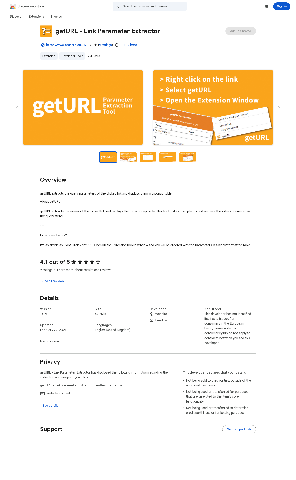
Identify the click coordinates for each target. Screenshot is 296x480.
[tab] (16, 16)
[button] (266, 7)
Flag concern (49, 341)
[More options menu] (258, 6)
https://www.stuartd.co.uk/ (66, 45)
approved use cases (200, 385)
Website (161, 314)
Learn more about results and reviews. (84, 270)
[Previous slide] (17, 108)
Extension (48, 56)
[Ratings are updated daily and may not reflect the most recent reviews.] (117, 45)
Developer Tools (72, 56)
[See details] (50, 405)
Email (159, 320)
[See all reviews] (53, 281)
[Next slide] (279, 108)
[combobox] (155, 6)
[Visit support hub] (239, 429)
